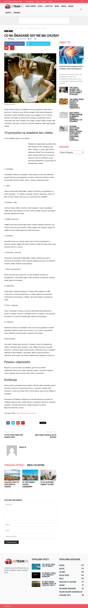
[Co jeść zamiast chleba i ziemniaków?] (30, 475)
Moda (57, 6)
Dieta (6, 31)
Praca (63, 6)
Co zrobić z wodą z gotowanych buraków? (49, 575)
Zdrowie (16, 13)
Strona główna (30, 1)
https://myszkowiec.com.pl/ (26, 413)
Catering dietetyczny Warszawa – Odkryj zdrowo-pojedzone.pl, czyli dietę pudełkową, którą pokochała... (75, 133)
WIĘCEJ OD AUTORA (35, 465)
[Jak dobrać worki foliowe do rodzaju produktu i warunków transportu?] (63, 101)
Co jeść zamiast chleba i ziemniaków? (28, 484)
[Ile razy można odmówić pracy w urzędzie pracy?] (36, 584)
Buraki (61, 585)
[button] (81, 9)
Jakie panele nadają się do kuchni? (45, 436)
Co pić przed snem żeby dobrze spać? (13, 436)
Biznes (61, 565)
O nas (37, 1)
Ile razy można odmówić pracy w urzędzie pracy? (49, 583)
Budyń (61, 569)
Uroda (70, 6)
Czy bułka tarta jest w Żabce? (48, 565)
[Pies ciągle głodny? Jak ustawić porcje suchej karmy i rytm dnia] (63, 90)
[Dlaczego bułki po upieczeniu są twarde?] (12, 475)
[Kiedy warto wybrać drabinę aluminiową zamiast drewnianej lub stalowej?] (63, 115)
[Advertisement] (44, 20)
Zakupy (8, 13)
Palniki (62, 572)
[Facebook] (82, 1)
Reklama (43, 1)
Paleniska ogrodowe (67, 589)
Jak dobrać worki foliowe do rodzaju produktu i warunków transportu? (76, 103)
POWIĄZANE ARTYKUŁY (14, 465)
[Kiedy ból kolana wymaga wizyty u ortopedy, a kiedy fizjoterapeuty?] (71, 55)
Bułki (10, 31)
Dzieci (40, 6)
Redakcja (11, 39)
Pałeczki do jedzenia (67, 582)
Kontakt (50, 1)
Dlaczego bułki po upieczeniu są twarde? (11, 484)
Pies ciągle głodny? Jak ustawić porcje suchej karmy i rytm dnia (75, 91)
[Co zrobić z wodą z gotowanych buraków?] (36, 575)
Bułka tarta (64, 575)
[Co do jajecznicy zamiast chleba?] (48, 475)
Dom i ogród (31, 6)
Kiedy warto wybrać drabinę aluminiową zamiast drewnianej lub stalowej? (75, 117)
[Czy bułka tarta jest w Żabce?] (36, 567)
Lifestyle (49, 6)
